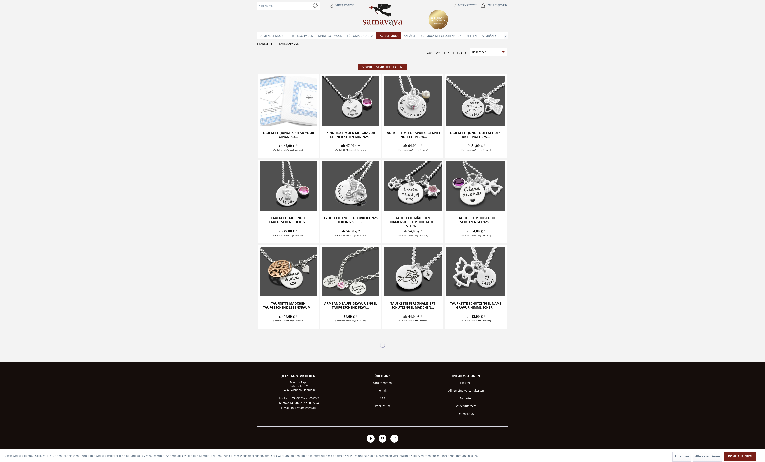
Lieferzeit (466, 383)
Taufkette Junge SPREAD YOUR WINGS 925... (288, 135)
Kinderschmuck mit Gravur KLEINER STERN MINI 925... (350, 135)
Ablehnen (682, 456)
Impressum (382, 406)
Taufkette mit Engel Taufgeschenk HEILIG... (288, 220)
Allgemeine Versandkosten (466, 390)
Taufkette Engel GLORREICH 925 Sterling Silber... (351, 220)
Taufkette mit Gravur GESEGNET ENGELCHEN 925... (412, 135)
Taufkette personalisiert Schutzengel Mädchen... (412, 305)
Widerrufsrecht (466, 406)
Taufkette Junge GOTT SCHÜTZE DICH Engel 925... (476, 135)
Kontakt (382, 390)
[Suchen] (315, 6)
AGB (382, 398)
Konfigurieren (740, 456)
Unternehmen (382, 383)
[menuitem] (306, 16)
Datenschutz (466, 414)
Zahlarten (466, 398)
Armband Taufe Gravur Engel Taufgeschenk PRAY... (350, 305)
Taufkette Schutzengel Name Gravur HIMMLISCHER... (475, 305)
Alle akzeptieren (707, 456)
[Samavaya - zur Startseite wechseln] (382, 16)
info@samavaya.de (303, 408)
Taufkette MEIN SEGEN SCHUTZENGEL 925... (476, 220)
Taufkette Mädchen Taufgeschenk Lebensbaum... (288, 305)
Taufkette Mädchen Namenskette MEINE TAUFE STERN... (412, 222)
